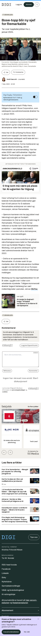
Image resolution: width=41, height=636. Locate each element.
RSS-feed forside (9, 565)
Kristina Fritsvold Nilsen (12, 550)
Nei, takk (27, 632)
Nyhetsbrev (7, 582)
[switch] (35, 97)
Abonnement (7, 610)
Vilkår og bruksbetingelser (13, 590)
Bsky (4, 577)
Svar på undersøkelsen (11, 632)
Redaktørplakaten (20, 603)
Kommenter (19, 72)
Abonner (29, 4)
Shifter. (34, 289)
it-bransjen (8, 15)
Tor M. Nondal (8, 558)
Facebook (6, 569)
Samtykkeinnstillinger (11, 586)
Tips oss (34, 537)
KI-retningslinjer (8, 594)
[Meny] (37, 4)
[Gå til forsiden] (6, 4)
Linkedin (5, 573)
